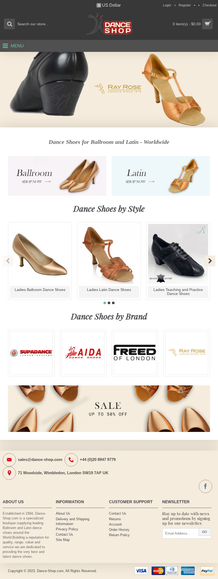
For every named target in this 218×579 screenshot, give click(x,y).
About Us (63, 513)
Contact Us (64, 534)
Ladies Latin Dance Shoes (109, 290)
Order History (119, 530)
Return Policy (119, 535)
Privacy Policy (67, 529)
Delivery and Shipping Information (72, 521)
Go (204, 532)
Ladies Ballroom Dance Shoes (40, 290)
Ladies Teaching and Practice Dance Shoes (178, 292)
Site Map (63, 540)
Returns (115, 519)
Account (115, 524)
